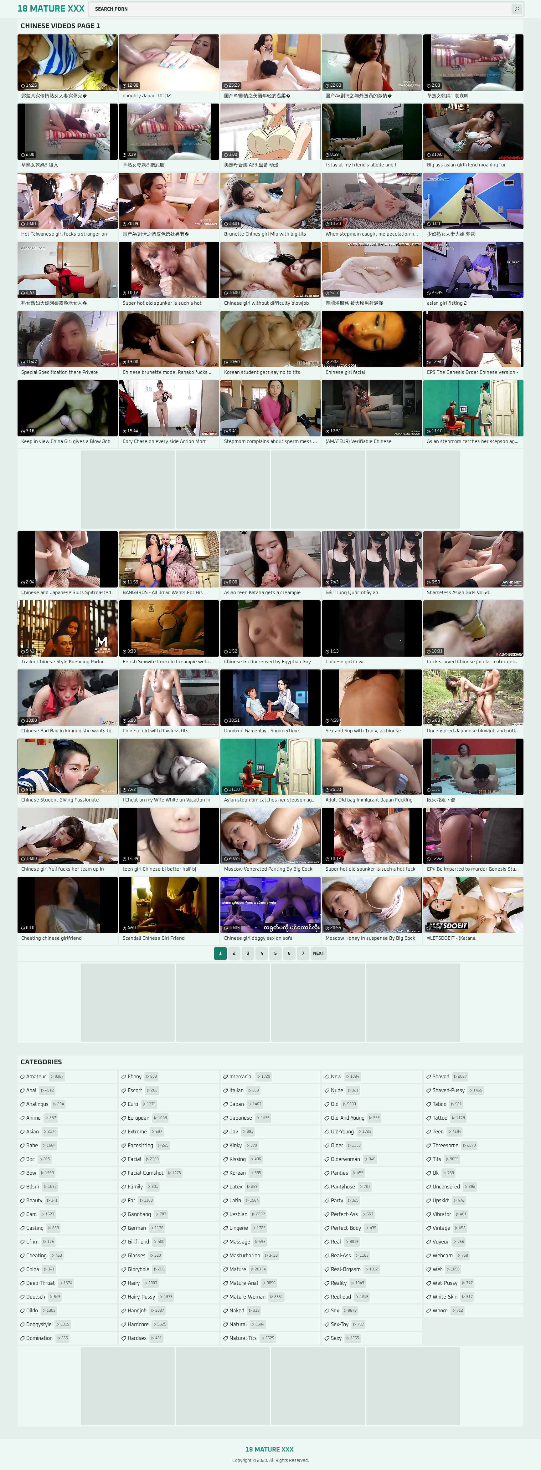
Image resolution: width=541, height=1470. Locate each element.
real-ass (349, 1255)
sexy (345, 1338)
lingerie (247, 1228)
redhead (349, 1297)
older (346, 1145)
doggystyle (47, 1324)
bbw (40, 1173)
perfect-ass (352, 1214)
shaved (450, 1076)
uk (443, 1173)
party (344, 1200)
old (343, 1104)
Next (318, 953)
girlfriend (146, 1241)
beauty (42, 1200)
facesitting (148, 1145)
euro (142, 1104)
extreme (145, 1131)
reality (347, 1283)
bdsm (41, 1186)
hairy (142, 1283)
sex (344, 1310)
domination (47, 1338)
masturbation (253, 1255)
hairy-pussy (150, 1297)
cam (40, 1214)
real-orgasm (354, 1269)
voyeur (448, 1241)
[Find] (517, 9)
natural (246, 1324)
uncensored (454, 1186)
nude (344, 1090)
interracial (249, 1076)
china (40, 1269)
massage (247, 1241)
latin (244, 1200)
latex (243, 1186)
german (145, 1228)
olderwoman (353, 1159)
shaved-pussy (457, 1090)
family (143, 1186)
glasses (144, 1255)
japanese (249, 1118)
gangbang (147, 1214)
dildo (40, 1310)
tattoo (449, 1118)
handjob (146, 1310)
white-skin (453, 1297)
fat (140, 1200)
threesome (454, 1145)
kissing (245, 1159)
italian (244, 1090)
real (344, 1241)
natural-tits (251, 1338)
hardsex (145, 1338)
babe (40, 1145)
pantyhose (350, 1186)
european (147, 1118)
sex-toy (347, 1324)
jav (241, 1131)
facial (143, 1159)
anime (41, 1118)
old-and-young (355, 1118)
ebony (142, 1076)
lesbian (247, 1214)
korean (245, 1173)
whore (448, 1310)
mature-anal (252, 1283)
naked (244, 1310)
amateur (45, 1076)
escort (142, 1090)
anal (40, 1090)
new (345, 1076)
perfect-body (353, 1228)
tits (446, 1159)
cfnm (40, 1241)
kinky (243, 1145)
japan (245, 1104)
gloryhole (146, 1269)
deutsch (43, 1297)
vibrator (449, 1214)
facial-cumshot (154, 1173)
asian (41, 1131)
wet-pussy (453, 1283)
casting (42, 1228)
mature (247, 1269)
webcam (450, 1255)
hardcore (147, 1324)
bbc (38, 1159)
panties (347, 1173)
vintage (449, 1228)
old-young (351, 1131)
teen (447, 1131)
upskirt (448, 1200)
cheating (44, 1255)
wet (446, 1269)
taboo (447, 1104)
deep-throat (49, 1283)
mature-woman (256, 1297)
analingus (45, 1104)
